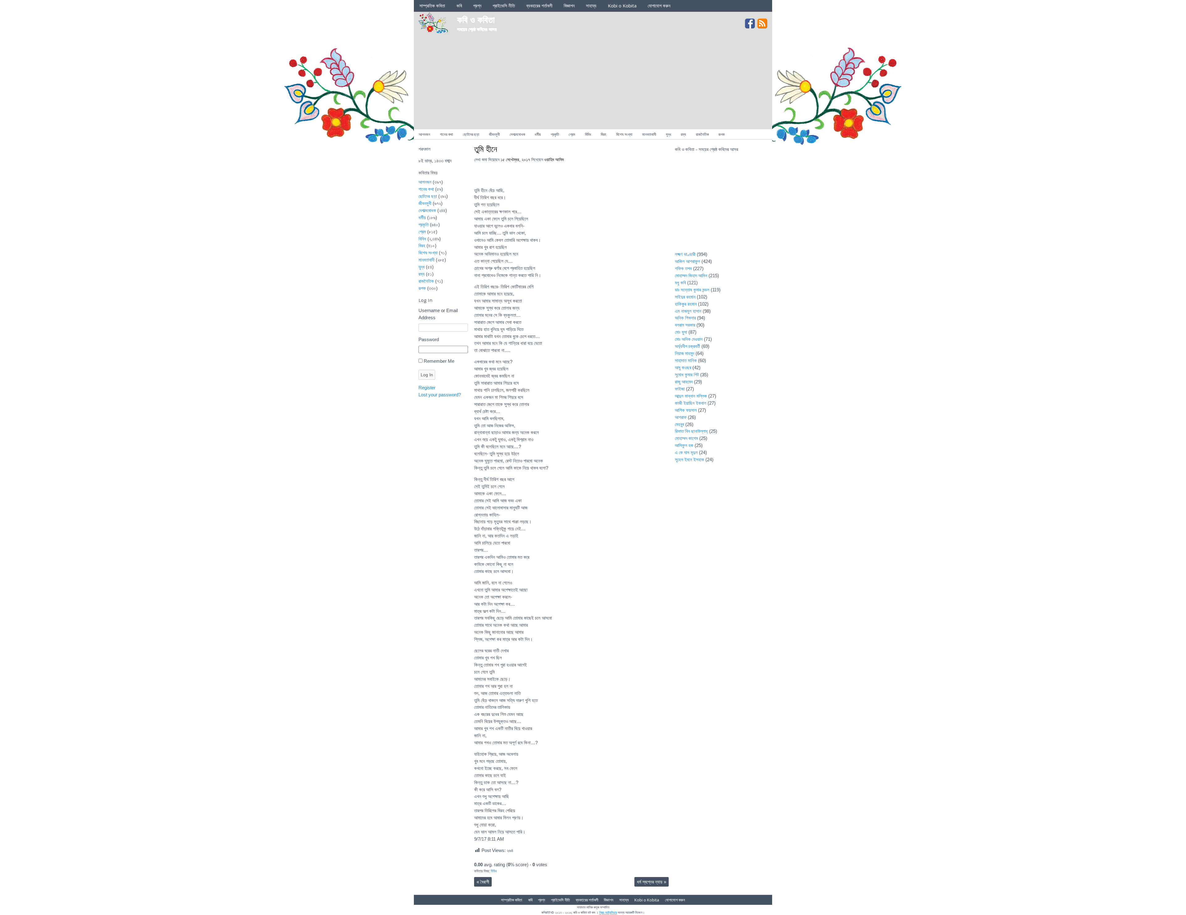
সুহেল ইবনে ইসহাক (689, 459)
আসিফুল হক (684, 445)
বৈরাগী (483, 881)
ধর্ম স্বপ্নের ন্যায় (651, 881)
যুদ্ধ (668, 134)
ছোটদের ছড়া (471, 134)
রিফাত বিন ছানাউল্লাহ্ (691, 431)
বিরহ (603, 134)
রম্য (683, 134)
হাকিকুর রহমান (686, 304)
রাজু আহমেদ (684, 381)
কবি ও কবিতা (476, 19)
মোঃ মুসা (681, 332)
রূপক (721, 134)
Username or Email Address (438, 314)
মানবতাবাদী (649, 134)
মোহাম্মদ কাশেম (686, 438)
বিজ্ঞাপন (569, 5)
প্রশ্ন (477, 5)
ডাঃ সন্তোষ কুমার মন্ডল (692, 289)
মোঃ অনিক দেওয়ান (689, 339)
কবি (459, 5)
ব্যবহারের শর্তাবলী (539, 5)
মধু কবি (680, 282)
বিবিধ (588, 134)
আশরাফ (681, 417)
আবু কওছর (683, 367)
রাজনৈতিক (702, 134)
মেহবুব (679, 424)
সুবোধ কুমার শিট (687, 374)
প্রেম (572, 134)
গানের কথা (446, 134)
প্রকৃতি (555, 134)
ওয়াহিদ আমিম (554, 159)
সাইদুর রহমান (685, 296)
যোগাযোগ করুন (659, 5)
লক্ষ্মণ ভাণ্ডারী (685, 254)
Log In (427, 374)
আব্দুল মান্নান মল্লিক (691, 396)
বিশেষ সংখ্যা (624, 134)
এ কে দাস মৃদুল (686, 452)
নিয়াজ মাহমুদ (684, 353)
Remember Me (439, 361)
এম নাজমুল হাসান (688, 311)
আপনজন (424, 134)
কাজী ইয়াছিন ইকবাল (690, 403)
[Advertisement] (593, 83)
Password (428, 339)
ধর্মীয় (538, 134)
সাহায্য (591, 5)
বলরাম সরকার (685, 325)
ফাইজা (680, 388)
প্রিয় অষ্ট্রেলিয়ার (608, 912)
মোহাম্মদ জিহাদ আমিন (691, 275)
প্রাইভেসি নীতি (504, 5)
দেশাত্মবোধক (517, 134)
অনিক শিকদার (685, 317)
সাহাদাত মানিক (686, 360)
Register (426, 387)
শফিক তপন (683, 268)
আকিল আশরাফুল (687, 261)
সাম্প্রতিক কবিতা (432, 5)
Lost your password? (439, 394)
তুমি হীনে (485, 148)
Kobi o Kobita (622, 5)
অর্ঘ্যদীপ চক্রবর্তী (687, 346)
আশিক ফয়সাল (686, 410)
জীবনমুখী (494, 134)
